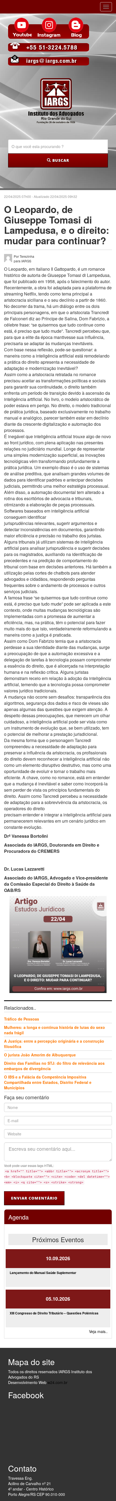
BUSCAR (60, 160)
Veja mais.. (98, 1331)
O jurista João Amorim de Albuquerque (40, 1054)
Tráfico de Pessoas (21, 1019)
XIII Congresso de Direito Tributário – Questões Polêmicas (54, 1313)
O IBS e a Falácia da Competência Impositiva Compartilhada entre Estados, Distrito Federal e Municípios (47, 1082)
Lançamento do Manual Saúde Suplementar (43, 1272)
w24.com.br (57, 1382)
